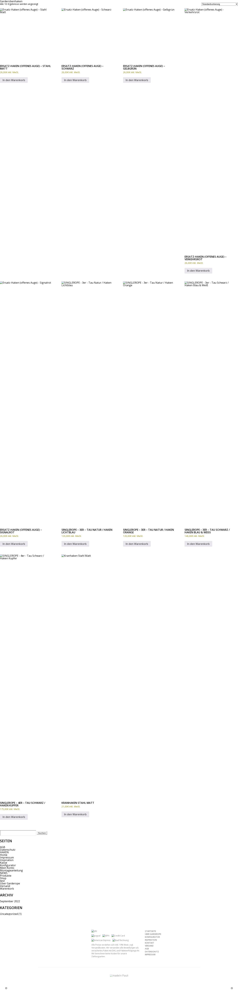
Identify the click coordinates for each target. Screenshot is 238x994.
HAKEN (4, 852)
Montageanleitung (11, 870)
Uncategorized (9, 914)
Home (3, 855)
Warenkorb (7, 888)
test (2, 881)
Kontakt (149, 942)
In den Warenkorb (14, 80)
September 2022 (10, 901)
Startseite (150, 931)
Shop (3, 878)
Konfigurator (8, 865)
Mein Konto (7, 868)
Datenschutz (7, 849)
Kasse (3, 862)
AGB (2, 847)
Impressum (7, 857)
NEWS (3, 873)
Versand (5, 886)
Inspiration (6, 860)
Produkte (5, 875)
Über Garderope (10, 883)
